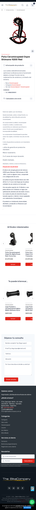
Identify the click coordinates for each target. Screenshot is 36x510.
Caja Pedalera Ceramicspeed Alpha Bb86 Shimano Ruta (12, 308)
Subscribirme (28, 461)
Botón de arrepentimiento (9, 444)
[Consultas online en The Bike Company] (9, 488)
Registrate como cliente (8, 446)
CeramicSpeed (16, 85)
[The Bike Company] (11, 5)
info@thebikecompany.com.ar (12, 411)
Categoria (4, 420)
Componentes (10, 10)
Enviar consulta (11, 379)
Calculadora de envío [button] (13, 99)
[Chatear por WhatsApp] (32, 502)
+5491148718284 (8, 407)
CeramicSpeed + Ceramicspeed (20, 87)
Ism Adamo (4, 430)
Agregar (13, 264)
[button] (22, 5)
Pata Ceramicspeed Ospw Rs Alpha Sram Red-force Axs (12, 254)
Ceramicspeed (21, 10)
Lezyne (3, 427)
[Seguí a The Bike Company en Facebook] (22, 488)
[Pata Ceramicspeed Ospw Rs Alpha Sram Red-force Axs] (13, 239)
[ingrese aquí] (21, 499)
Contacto (4, 441)
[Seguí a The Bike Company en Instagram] (18, 488)
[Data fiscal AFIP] (32, 489)
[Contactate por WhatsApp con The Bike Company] (13, 488)
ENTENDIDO (27, 507)
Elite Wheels (4, 433)
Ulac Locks (4, 422)
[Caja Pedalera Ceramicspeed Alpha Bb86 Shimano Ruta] (13, 293)
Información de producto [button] (15, 65)
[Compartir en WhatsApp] (33, 51)
